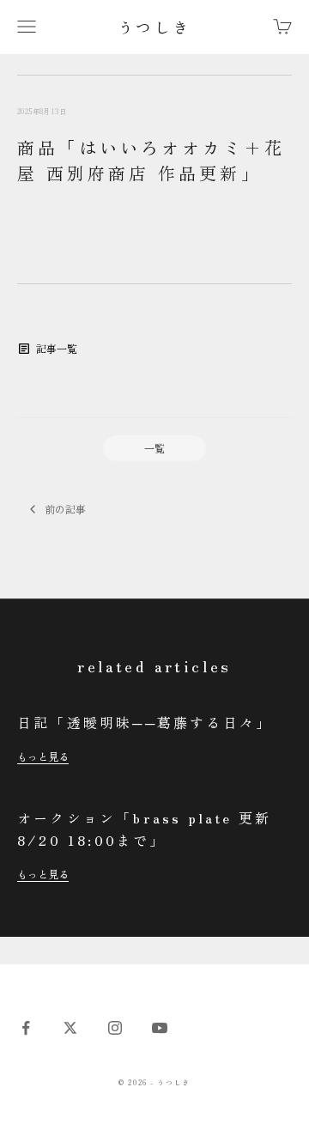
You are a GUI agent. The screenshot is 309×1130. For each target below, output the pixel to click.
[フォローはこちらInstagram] (115, 1027)
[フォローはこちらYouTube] (159, 1027)
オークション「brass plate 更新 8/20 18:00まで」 (144, 828)
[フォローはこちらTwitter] (70, 1027)
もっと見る (43, 756)
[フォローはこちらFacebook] (25, 1027)
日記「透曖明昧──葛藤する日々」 (144, 722)
